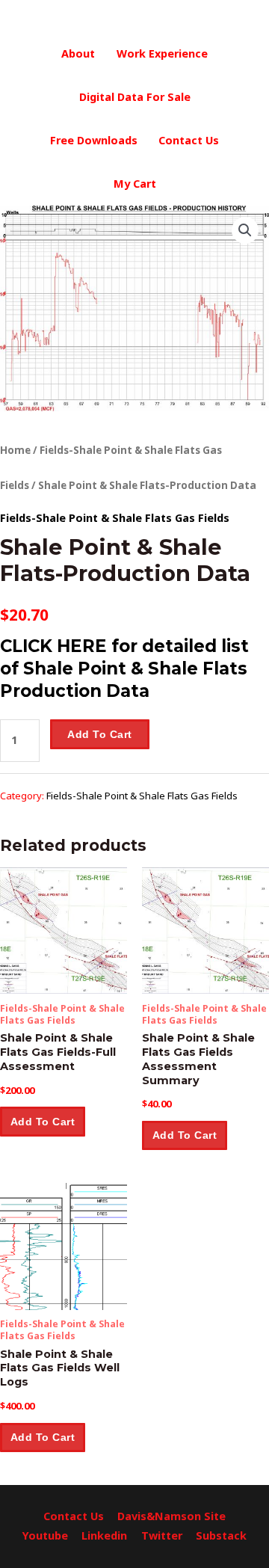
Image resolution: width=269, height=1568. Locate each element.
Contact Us (188, 140)
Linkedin (104, 1535)
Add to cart (99, 734)
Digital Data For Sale (135, 97)
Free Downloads (93, 140)
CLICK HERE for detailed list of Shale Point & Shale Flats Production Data (124, 668)
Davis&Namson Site (171, 1516)
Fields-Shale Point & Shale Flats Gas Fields (114, 518)
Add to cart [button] (42, 1122)
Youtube (45, 1535)
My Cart (135, 183)
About (78, 53)
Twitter (161, 1535)
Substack (221, 1535)
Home (15, 450)
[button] (245, 230)
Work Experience (162, 53)
